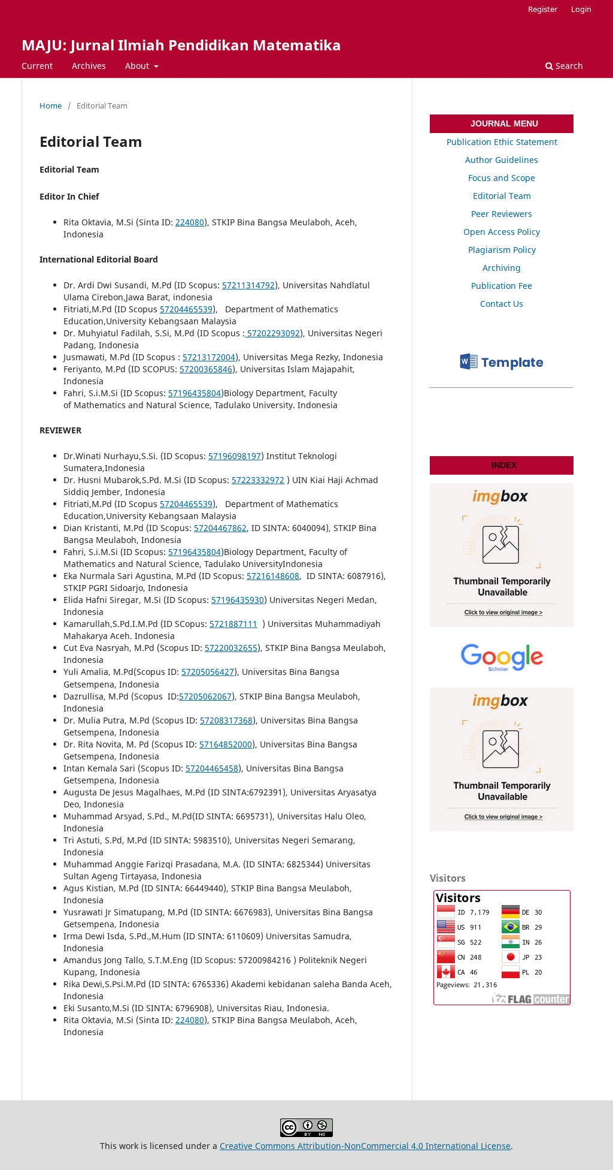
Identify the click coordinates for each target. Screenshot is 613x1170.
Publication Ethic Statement (502, 141)
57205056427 (207, 671)
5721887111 (233, 623)
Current (37, 65)
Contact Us (501, 303)
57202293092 (272, 333)
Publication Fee (501, 285)
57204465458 (212, 768)
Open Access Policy (501, 231)
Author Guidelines (501, 159)
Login (581, 9)
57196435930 (237, 599)
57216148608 (273, 575)
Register (542, 9)
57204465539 (186, 309)
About (138, 65)
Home (51, 105)
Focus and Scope (501, 177)
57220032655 (231, 647)
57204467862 (220, 527)
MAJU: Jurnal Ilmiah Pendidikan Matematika (181, 45)
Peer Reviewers (501, 213)
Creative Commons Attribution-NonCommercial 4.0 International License (365, 1145)
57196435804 (194, 393)
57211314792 (248, 285)
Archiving (501, 267)
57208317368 (226, 720)
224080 (189, 222)
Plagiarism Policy (502, 249)
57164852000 (225, 744)
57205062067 (205, 696)
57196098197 (234, 456)
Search (568, 65)
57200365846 (206, 369)
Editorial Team (502, 195)
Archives (89, 65)
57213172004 (209, 357)
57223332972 (258, 480)
